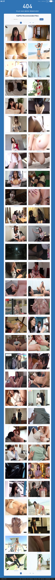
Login (47, 1)
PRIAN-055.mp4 (39, 169)
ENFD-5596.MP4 (16, 96)
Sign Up (51, 1)
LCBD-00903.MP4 (16, 552)
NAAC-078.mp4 (39, 41)
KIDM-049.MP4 (39, 552)
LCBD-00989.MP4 (39, 96)
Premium (39, 1)
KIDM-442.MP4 (39, 534)
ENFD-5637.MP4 (16, 78)
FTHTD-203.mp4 (39, 187)
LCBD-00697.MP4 (16, 534)
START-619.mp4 (39, 424)
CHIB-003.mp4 (39, 114)
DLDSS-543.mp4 (39, 260)
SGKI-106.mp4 (16, 315)
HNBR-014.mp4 (16, 333)
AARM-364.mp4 (39, 461)
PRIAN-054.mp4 (39, 151)
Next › (33, 22)
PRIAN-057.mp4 (16, 151)
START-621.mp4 (16, 406)
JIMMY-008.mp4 (16, 388)
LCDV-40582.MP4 (16, 41)
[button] (54, 1)
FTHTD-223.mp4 (16, 242)
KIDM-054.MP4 (16, 570)
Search (41, 19)
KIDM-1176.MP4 (39, 78)
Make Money (43, 1)
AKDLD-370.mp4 (16, 461)
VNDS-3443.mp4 (39, 242)
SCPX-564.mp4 (39, 388)
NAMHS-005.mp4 (16, 114)
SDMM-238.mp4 (16, 497)
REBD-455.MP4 (39, 570)
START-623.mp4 (39, 479)
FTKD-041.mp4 (16, 424)
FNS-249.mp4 (39, 315)
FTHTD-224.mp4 (16, 187)
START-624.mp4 (16, 260)
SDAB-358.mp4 (39, 333)
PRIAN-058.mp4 (16, 169)
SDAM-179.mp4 (39, 406)
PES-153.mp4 (16, 479)
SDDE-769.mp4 (39, 497)
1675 (30, 22)
